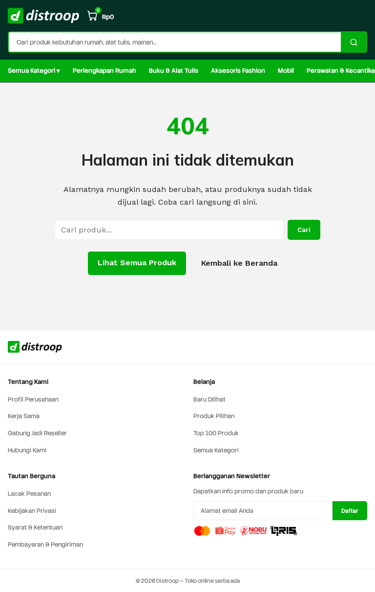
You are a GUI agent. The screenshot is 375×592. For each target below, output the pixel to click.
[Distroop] (44, 15)
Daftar (349, 511)
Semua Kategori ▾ (34, 70)
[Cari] (353, 42)
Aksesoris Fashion (238, 70)
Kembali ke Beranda (239, 263)
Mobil (286, 70)
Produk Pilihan (213, 416)
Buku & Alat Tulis (173, 70)
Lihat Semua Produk (137, 262)
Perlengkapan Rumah (104, 70)
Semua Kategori (216, 450)
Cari (304, 229)
